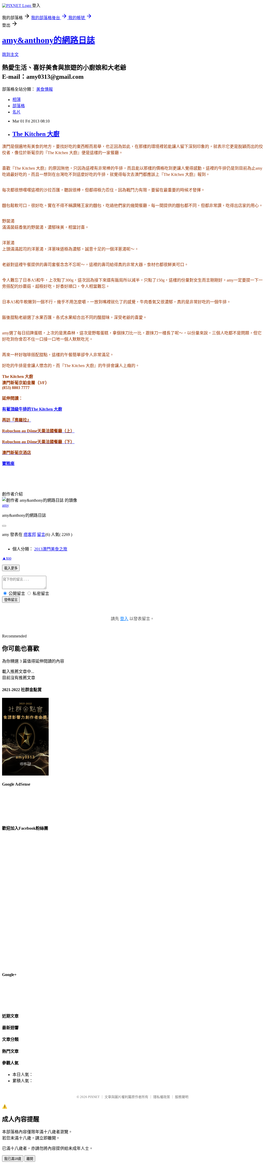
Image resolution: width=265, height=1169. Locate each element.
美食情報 (44, 89)
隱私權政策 (161, 1097)
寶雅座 (8, 463)
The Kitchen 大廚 (36, 134)
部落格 (18, 106)
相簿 (16, 99)
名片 (16, 112)
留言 (41, 534)
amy (5, 505)
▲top (6, 558)
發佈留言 (11, 600)
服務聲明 (181, 1097)
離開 (29, 1159)
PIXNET (94, 1097)
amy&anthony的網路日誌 (48, 40)
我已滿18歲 (12, 1159)
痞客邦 (30, 534)
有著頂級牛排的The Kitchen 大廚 (32, 409)
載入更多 (11, 568)
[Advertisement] (169, 92)
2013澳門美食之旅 (50, 549)
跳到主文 (10, 54)
